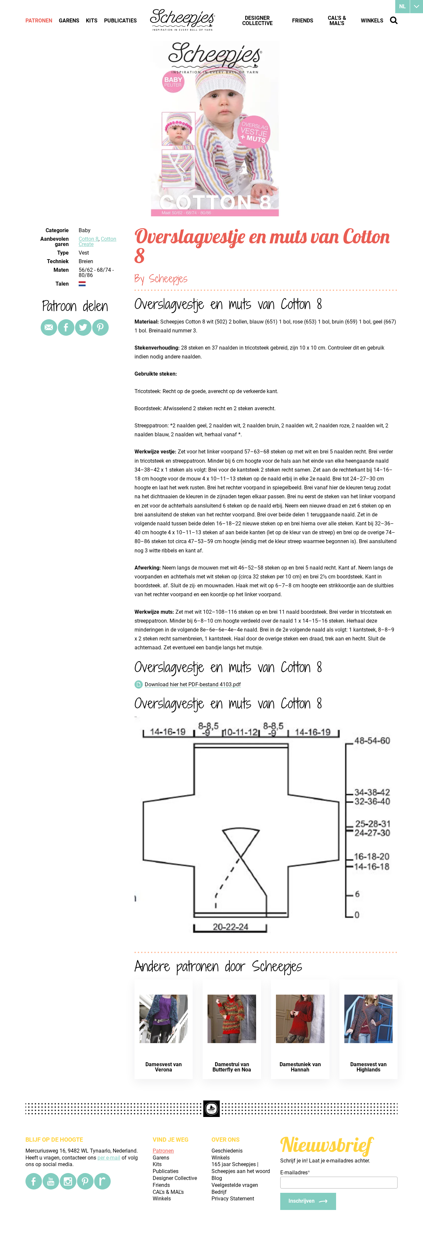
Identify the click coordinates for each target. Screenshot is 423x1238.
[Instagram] (68, 1181)
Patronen (38, 20)
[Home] (183, 20)
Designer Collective (257, 20)
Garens (69, 20)
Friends (302, 20)
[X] (83, 327)
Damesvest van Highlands (368, 1067)
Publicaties (120, 20)
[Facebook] (33, 1181)
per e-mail (108, 1158)
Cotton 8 (88, 239)
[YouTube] (51, 1181)
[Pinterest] (100, 327)
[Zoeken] (394, 20)
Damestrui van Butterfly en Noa (231, 1067)
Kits (91, 20)
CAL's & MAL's (337, 20)
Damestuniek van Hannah (300, 1067)
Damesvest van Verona (163, 1067)
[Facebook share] (66, 327)
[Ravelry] (102, 1181)
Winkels (372, 20)
